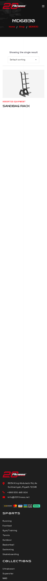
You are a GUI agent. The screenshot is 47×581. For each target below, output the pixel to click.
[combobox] (23, 59)
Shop (22, 26)
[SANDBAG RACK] (23, 84)
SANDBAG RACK (16, 106)
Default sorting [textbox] (17, 59)
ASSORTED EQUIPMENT (14, 101)
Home (12, 26)
